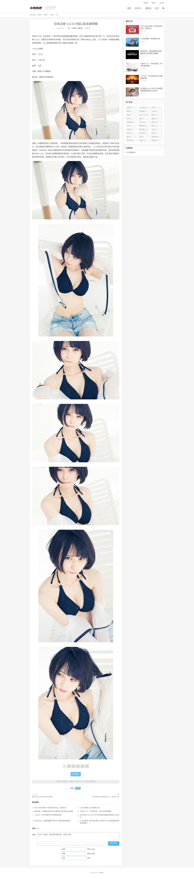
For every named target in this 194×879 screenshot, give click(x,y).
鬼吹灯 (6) (155, 122)
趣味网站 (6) (142, 126)
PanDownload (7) (144, 115)
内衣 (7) (129, 118)
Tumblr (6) (142, 122)
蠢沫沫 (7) (155, 118)
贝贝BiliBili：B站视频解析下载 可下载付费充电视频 (52, 821)
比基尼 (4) (142, 140)
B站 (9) (154, 107)
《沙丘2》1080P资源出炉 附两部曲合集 (47, 815)
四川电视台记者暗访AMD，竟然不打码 (105, 797)
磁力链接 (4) (130, 140)
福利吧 (138, 8)
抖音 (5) (154, 133)
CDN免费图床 (130, 152)
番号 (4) (129, 137)
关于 (157, 8)
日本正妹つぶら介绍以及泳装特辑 (76, 24)
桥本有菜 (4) (155, 137)
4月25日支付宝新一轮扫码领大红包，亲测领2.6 (50, 808)
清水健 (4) (155, 140)
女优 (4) (141, 137)
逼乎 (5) (154, 126)
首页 (129, 8)
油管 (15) (129, 107)
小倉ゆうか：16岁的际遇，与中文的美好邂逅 (95, 811)
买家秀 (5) (130, 129)
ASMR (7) (154, 111)
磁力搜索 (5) (142, 129)
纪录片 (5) (130, 133)
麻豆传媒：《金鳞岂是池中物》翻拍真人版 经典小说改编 (53, 811)
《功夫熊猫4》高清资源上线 (89, 808)
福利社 (149, 8)
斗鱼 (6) (129, 126)
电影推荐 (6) (130, 122)
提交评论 (113, 843)
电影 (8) (129, 111)
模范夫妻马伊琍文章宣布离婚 (42, 797)
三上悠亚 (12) (143, 107)
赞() (77, 774)
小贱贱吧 (36, 8)
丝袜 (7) (141, 118)
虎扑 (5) (154, 129)
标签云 (162, 3)
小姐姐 (52, 15)
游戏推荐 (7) (142, 111)
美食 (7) (154, 115)
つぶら (78, 788)
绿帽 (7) (129, 115)
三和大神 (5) (142, 133)
